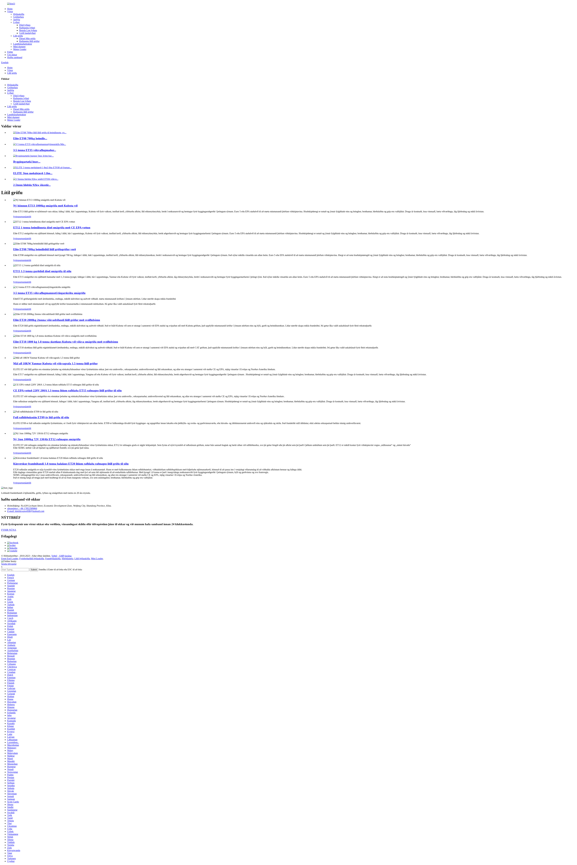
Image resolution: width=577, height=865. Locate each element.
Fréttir (10, 52)
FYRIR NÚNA (8, 530)
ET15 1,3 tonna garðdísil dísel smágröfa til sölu (42, 271)
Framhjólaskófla (53, 558)
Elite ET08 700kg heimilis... (30, 138)
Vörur (10, 11)
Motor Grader (19, 49)
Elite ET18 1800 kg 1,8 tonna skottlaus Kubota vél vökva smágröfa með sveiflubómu (65, 341)
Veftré (54, 556)
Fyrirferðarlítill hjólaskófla (31, 558)
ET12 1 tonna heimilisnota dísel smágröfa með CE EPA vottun (51, 227)
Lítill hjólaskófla (82, 558)
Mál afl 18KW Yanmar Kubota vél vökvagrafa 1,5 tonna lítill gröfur (55, 363)
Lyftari (16, 22)
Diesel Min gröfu (27, 38)
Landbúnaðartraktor (22, 44)
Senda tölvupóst (8, 564)
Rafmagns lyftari (27, 27)
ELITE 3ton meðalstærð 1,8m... (32, 173)
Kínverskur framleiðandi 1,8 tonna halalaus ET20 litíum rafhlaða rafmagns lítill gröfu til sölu (71, 463)
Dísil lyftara (24, 25)
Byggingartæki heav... (26, 161)
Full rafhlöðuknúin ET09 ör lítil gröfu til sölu (41, 417)
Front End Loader (9, 558)
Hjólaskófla (18, 14)
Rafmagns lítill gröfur (29, 41)
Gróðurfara (18, 17)
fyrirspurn (18, 216)
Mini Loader (97, 558)
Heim (9, 9)
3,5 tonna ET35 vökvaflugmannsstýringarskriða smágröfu (49, 293)
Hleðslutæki (67, 558)
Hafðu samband (14, 57)
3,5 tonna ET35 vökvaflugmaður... (34, 150)
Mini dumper (19, 46)
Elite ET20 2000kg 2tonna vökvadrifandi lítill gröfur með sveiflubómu (56, 320)
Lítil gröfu (18, 36)
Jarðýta (16, 19)
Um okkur (12, 54)
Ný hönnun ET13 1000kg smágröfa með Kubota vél (45, 205)
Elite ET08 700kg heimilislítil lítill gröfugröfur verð (44, 249)
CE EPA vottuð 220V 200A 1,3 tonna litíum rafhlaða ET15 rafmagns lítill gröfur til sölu (67, 390)
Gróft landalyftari (27, 33)
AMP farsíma (65, 556)
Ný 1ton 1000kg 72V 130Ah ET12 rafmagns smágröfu (47, 439)
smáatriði (27, 216)
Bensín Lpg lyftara (28, 30)
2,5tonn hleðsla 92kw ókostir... (32, 185)
